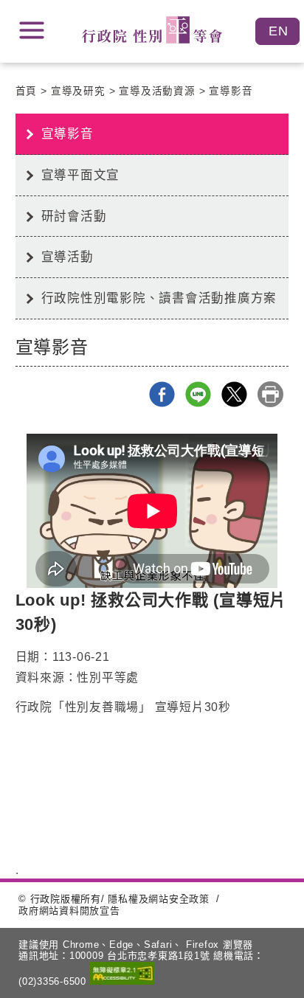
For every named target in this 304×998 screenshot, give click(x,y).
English (277, 31)
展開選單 (32, 30)
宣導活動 (67, 256)
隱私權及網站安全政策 (159, 898)
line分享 (198, 394)
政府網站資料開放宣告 (69, 910)
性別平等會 (152, 30)
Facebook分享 (162, 394)
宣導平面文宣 (80, 174)
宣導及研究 (78, 91)
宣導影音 (230, 91)
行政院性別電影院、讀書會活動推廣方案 (159, 298)
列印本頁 (270, 394)
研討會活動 (74, 216)
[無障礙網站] (122, 975)
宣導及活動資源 (157, 91)
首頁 (26, 91)
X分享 (234, 394)
